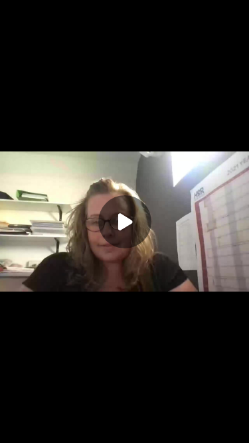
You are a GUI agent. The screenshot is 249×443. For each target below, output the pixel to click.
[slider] (124, 415)
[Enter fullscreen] (235, 429)
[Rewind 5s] (13, 429)
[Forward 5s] (55, 429)
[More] (215, 430)
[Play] (34, 429)
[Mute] (77, 429)
